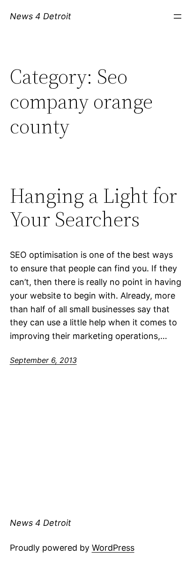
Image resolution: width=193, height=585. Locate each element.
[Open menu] (177, 16)
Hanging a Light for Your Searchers (93, 207)
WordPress (113, 548)
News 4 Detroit (40, 16)
